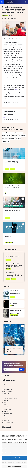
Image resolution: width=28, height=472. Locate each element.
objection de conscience (11, 416)
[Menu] (2, 2)
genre (5, 402)
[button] (21, 369)
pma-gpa (4, 15)
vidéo (11, 133)
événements (19, 133)
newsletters (5, 141)
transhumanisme (8, 422)
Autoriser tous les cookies (14, 458)
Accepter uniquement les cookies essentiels (14, 462)
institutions (7, 409)
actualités (5, 133)
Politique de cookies (14, 470)
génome (6, 404)
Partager (19, 38)
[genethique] (11, 2)
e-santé (6, 396)
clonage (6, 387)
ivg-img (6, 411)
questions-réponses (8, 138)
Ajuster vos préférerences (15, 466)
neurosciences (8, 413)
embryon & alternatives (10, 398)
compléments (6, 135)
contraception (8, 389)
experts (18, 138)
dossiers (14, 135)
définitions (22, 135)
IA (4, 384)
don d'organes (8, 391)
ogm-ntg (6, 418)
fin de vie (6, 400)
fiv (4, 117)
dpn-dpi (6, 393)
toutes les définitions (10, 119)
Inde (11, 15)
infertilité (6, 407)
